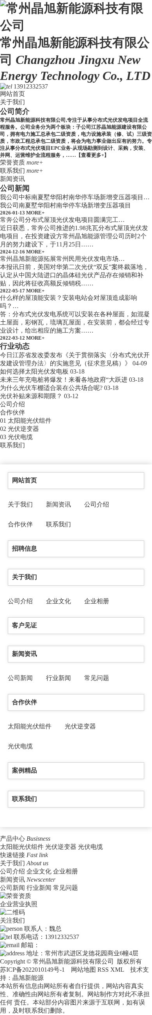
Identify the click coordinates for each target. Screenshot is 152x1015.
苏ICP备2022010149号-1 (32, 969)
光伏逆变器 (23, 428)
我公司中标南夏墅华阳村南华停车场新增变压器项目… (75, 197)
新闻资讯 (12, 178)
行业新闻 (58, 678)
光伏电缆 (20, 437)
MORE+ (35, 213)
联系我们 (12, 170)
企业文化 (58, 601)
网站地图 (84, 969)
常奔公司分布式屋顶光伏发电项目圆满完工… (62, 219)
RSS (103, 969)
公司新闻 (15, 188)
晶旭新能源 (28, 977)
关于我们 (12, 102)
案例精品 (24, 770)
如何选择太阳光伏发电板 (34, 371)
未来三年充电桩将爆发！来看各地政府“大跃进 (63, 379)
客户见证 (24, 625)
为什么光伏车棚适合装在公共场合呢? (51, 387)
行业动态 (15, 346)
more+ (35, 162)
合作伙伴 (12, 412)
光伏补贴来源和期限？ (31, 396)
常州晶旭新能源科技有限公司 (75, 59)
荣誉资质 (12, 162)
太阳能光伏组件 (29, 420)
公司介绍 (12, 404)
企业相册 (96, 601)
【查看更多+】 (92, 155)
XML (117, 969)
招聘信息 (24, 548)
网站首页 (12, 93)
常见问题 (96, 678)
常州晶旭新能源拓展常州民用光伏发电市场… (62, 258)
